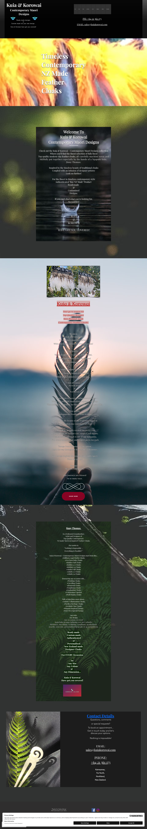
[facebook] (93, 810)
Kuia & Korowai (23, 5)
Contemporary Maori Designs (24, 12)
